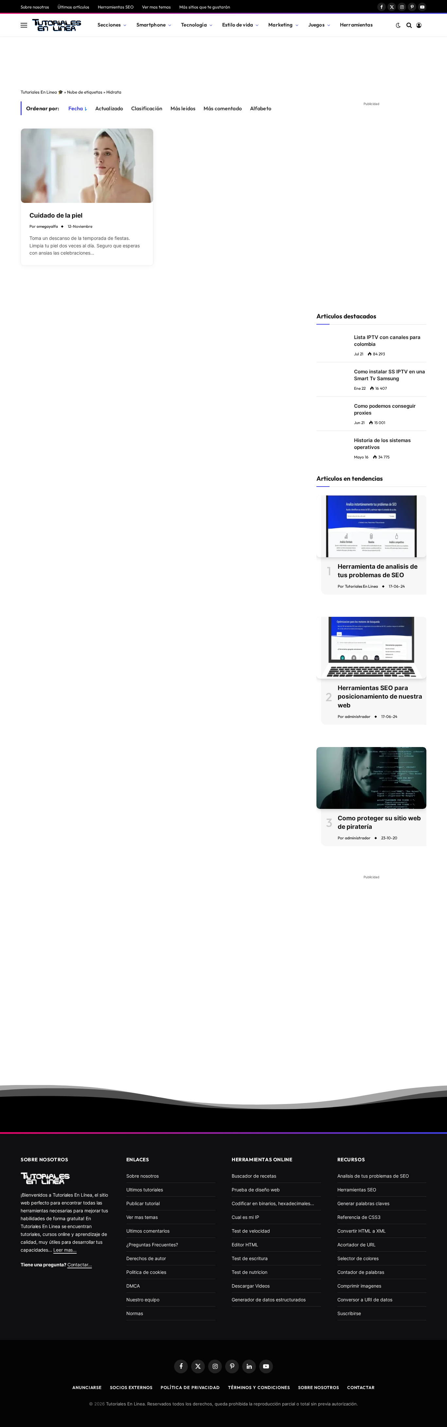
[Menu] (24, 25)
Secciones (109, 25)
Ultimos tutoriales (144, 1189)
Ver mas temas (156, 6)
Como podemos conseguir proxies (385, 409)
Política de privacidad (190, 1387)
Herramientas (356, 25)
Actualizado (109, 108)
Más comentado (223, 108)
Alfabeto (260, 108)
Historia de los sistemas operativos (382, 443)
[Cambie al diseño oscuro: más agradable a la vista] (398, 25)
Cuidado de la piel (55, 215)
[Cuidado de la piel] (87, 166)
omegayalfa (47, 226)
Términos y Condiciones (259, 1387)
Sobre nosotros (35, 6)
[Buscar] (409, 25)
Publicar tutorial (143, 1203)
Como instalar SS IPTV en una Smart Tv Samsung (389, 375)
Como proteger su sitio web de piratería (379, 822)
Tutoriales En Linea (361, 586)
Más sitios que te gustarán (204, 6)
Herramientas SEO (116, 6)
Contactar (361, 1387)
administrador (357, 716)
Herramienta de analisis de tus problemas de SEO (378, 571)
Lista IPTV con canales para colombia (387, 340)
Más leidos (183, 108)
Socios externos (131, 1387)
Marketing (280, 25)
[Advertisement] (223, 61)
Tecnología (194, 25)
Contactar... (79, 1264)
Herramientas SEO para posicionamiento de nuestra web (380, 696)
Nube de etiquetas (84, 92)
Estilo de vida (237, 25)
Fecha (75, 108)
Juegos (316, 25)
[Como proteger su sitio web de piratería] (371, 778)
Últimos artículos (73, 6)
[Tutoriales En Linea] (56, 25)
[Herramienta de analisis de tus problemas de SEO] (371, 526)
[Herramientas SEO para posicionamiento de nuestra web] (371, 648)
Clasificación (146, 108)
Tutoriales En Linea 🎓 (42, 92)
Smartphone (151, 25)
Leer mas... (65, 1250)
